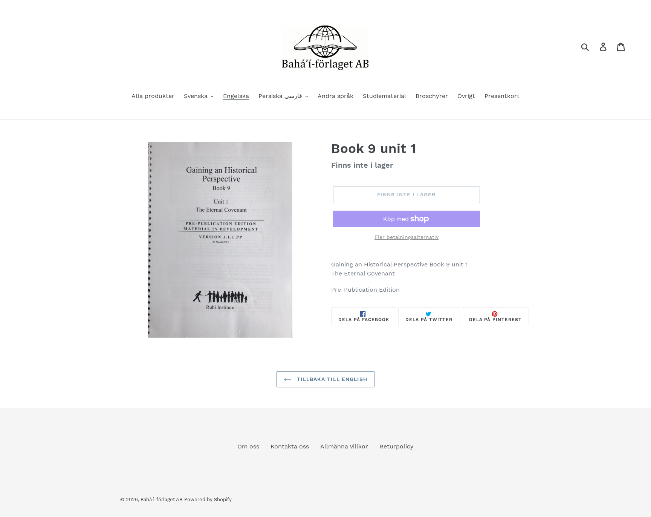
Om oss (248, 446)
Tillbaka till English (331, 379)
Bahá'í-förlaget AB (161, 499)
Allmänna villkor (344, 446)
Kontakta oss (289, 446)
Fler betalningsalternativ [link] (406, 237)
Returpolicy (396, 446)
